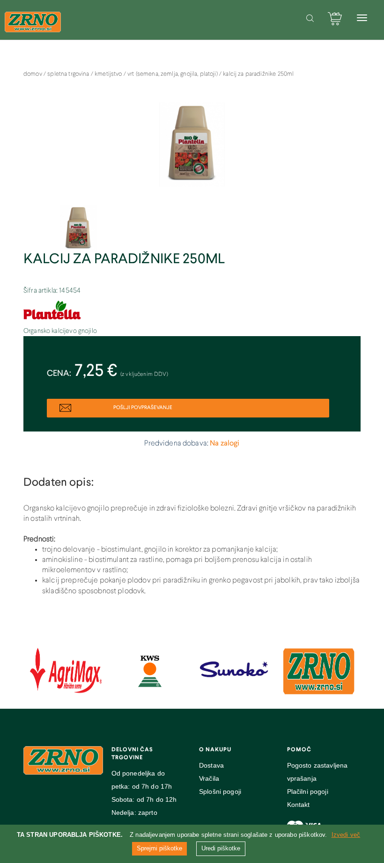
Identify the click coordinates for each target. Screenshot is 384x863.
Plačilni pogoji (307, 791)
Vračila (209, 778)
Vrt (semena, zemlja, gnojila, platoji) (173, 74)
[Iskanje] (310, 18)
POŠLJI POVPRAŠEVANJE (142, 407)
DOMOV (33, 74)
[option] (192, 149)
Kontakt (298, 804)
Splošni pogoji (220, 791)
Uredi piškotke (220, 848)
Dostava (211, 765)
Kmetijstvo (109, 74)
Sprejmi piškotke (159, 848)
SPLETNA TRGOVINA (69, 74)
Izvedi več (346, 834)
